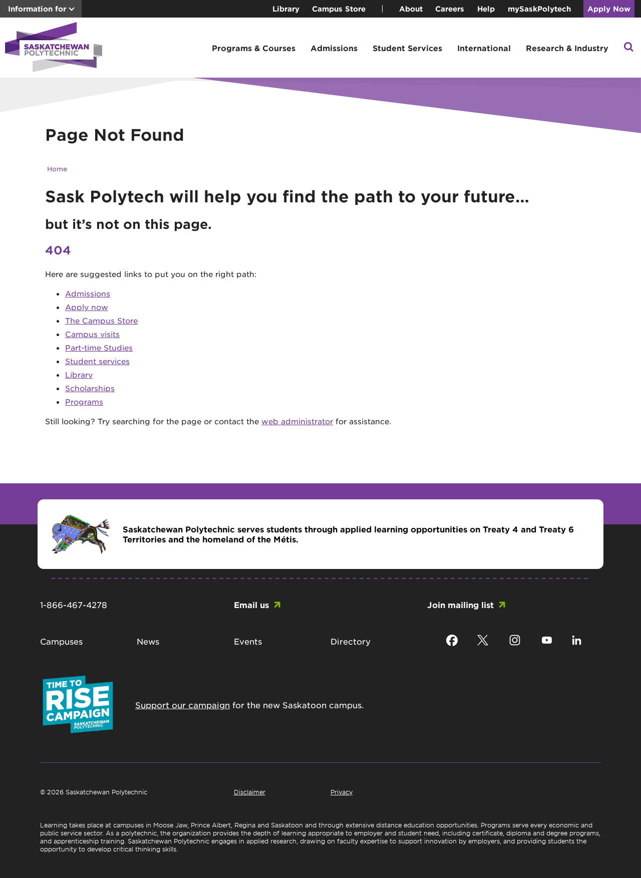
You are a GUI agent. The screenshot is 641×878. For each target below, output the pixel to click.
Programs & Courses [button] (253, 48)
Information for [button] (37, 9)
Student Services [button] (407, 48)
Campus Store (339, 9)
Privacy (342, 792)
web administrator (297, 421)
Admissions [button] (334, 48)
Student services (97, 361)
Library (285, 9)
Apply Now (608, 9)
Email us (251, 605)
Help (486, 9)
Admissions (87, 293)
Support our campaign (182, 705)
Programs (84, 401)
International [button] (484, 48)
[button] (628, 48)
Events (248, 641)
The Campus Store (101, 320)
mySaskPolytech (539, 9)
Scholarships (90, 388)
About (411, 9)
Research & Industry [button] (567, 48)
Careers (449, 9)
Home (57, 168)
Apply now (86, 307)
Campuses (61, 641)
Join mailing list (460, 605)
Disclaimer (249, 792)
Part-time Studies (99, 347)
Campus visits (92, 334)
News (148, 641)
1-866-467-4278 (73, 605)
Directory (351, 641)
